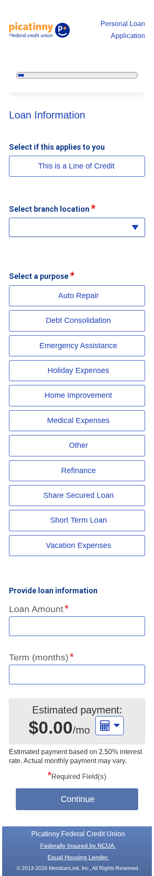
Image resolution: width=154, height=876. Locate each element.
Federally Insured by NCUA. (78, 845)
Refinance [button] (78, 470)
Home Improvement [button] (78, 395)
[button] (77, 227)
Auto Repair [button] (78, 295)
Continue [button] (78, 799)
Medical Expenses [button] (78, 420)
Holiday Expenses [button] (78, 370)
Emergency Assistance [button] (78, 345)
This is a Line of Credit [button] (76, 166)
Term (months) (38, 657)
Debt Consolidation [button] (78, 320)
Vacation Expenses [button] (78, 545)
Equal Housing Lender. (78, 857)
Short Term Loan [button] (78, 520)
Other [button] (78, 445)
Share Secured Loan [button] (78, 495)
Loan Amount (36, 609)
